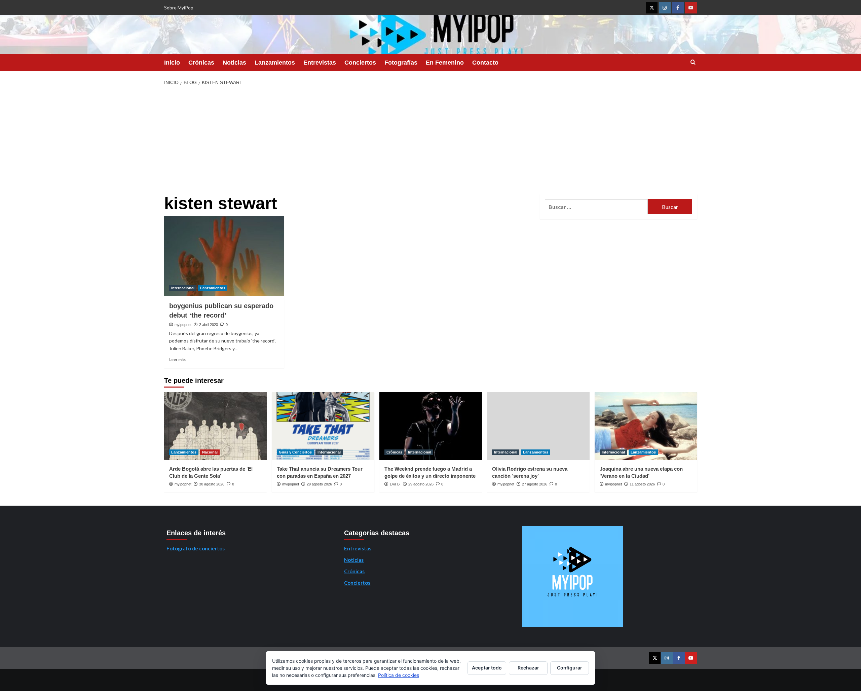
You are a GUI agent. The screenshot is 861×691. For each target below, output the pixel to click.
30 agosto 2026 (211, 484)
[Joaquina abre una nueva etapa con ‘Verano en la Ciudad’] (646, 426)
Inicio (172, 62)
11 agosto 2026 (642, 484)
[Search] (693, 62)
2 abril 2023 (208, 325)
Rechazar (528, 667)
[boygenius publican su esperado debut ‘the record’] (224, 256)
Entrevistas (319, 62)
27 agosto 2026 (534, 484)
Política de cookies (398, 675)
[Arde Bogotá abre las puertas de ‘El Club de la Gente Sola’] (215, 426)
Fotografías (400, 62)
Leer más (177, 359)
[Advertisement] (430, 140)
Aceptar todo (487, 667)
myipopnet (183, 325)
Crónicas (201, 62)
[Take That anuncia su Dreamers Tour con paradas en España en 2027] (323, 426)
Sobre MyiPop (178, 7)
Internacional (182, 288)
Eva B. (395, 484)
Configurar (569, 667)
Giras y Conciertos (295, 452)
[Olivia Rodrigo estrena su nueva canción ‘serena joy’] (538, 426)
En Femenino (445, 62)
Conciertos (360, 62)
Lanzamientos (275, 62)
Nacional (210, 452)
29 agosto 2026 (319, 484)
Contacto (485, 62)
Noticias (234, 62)
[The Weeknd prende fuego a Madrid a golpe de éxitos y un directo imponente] (430, 426)
